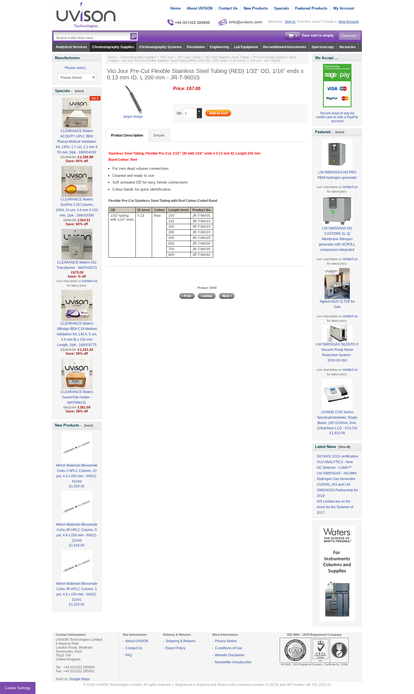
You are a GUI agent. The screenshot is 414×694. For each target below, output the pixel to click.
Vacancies (347, 47)
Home (175, 8)
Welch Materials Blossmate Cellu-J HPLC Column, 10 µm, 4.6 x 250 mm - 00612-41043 (76, 473)
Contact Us (228, 8)
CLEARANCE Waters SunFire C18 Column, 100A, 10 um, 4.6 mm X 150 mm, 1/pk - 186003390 (77, 207)
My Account (343, 8)
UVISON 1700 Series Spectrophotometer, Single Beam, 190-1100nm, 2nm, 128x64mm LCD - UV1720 (337, 420)
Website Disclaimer (229, 655)
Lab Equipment (246, 47)
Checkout (348, 36)
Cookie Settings (18, 688)
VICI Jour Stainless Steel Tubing (227, 57)
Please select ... (77, 68)
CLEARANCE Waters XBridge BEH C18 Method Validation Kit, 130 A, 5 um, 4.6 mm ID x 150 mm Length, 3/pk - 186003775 (77, 334)
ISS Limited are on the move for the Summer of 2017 (335, 507)
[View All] (344, 446)
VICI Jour (166, 57)
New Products (256, 8)
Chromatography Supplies (113, 47)
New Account (349, 22)
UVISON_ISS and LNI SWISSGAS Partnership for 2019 (337, 490)
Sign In (290, 22)
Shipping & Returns (180, 641)
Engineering (219, 47)
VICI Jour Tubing (189, 57)
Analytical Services (71, 47)
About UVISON (199, 8)
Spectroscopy (322, 47)
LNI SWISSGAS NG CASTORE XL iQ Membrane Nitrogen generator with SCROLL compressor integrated (337, 239)
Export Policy (176, 648)
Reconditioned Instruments (284, 47)
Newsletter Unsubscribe (233, 662)
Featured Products (311, 8)
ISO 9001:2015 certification (337, 456)
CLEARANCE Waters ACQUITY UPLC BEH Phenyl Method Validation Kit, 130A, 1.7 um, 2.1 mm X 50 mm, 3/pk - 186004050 (77, 141)
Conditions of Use (228, 648)
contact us (89, 281)
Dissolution (196, 47)
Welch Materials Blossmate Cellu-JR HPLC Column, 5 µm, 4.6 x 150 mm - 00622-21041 (76, 592)
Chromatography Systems (160, 47)
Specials (281, 8)
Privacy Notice (226, 641)
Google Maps (79, 679)
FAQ (128, 655)
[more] (78, 91)
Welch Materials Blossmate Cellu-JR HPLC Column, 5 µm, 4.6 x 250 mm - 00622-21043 (76, 533)
